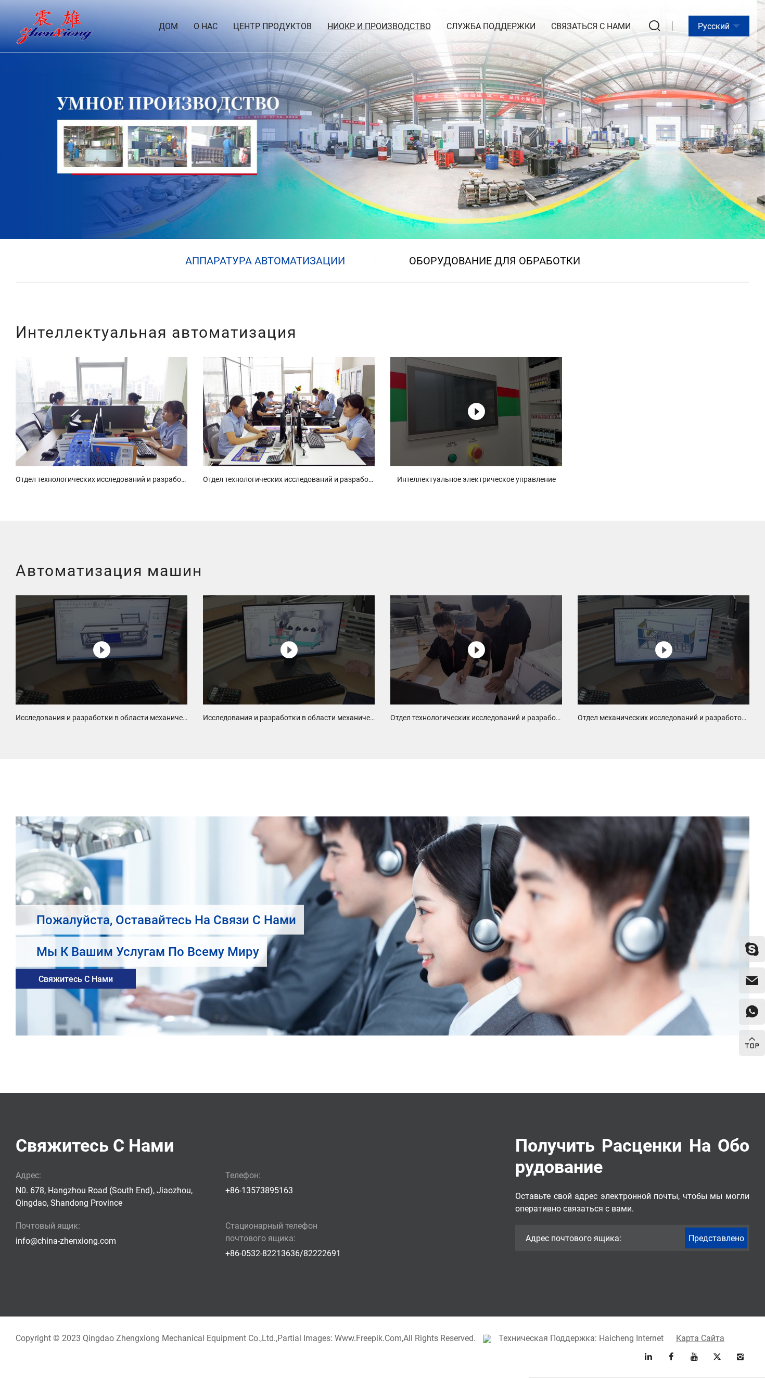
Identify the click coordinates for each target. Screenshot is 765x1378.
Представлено (716, 1237)
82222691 (322, 1252)
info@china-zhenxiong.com (66, 1240)
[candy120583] (752, 949)
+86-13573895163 (259, 1189)
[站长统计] (487, 1337)
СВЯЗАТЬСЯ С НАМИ (591, 25)
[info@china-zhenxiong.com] (752, 980)
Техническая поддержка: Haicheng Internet (581, 1337)
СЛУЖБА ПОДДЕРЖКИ (491, 25)
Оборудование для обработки (494, 260)
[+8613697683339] (752, 1012)
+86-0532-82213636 (262, 1252)
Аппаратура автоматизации (265, 260)
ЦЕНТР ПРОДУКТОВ (272, 25)
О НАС (206, 25)
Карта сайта (700, 1337)
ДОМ (168, 25)
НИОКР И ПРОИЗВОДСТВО (379, 25)
